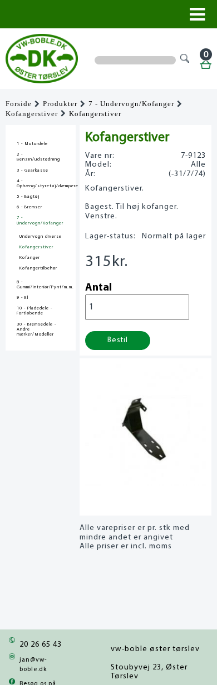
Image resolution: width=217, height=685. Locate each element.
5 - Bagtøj (28, 196)
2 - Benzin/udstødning (38, 157)
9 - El (22, 298)
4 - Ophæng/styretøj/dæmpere (41, 183)
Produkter (60, 104)
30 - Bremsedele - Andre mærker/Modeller (36, 329)
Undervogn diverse (40, 236)
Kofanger (29, 258)
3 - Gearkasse (32, 170)
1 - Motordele (32, 144)
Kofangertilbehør (38, 268)
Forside (19, 104)
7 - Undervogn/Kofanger (131, 104)
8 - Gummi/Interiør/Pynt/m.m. (41, 284)
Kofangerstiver (32, 114)
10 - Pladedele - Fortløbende (34, 311)
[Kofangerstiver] (145, 482)
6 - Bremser (29, 207)
